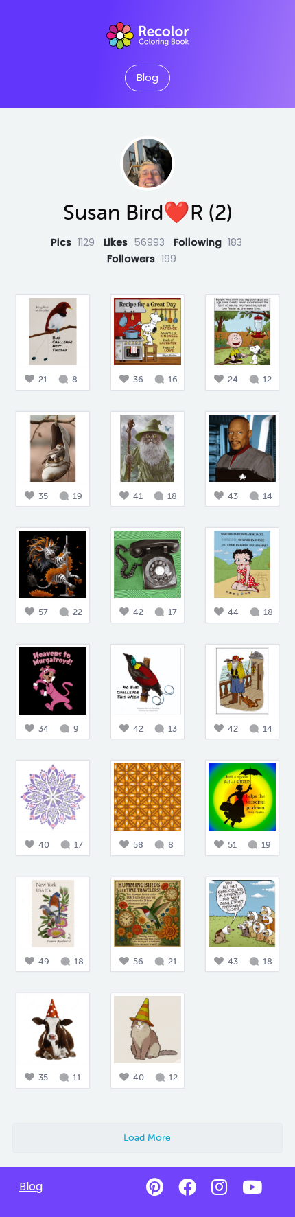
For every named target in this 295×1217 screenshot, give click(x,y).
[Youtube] (252, 1187)
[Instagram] (219, 1187)
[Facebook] (187, 1187)
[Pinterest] (154, 1187)
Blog (147, 77)
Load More (147, 1137)
